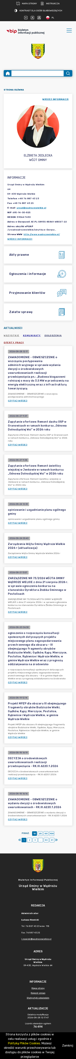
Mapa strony (29, 3)
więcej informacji (55, 99)
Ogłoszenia (53, 335)
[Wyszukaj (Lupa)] (68, 73)
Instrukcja (53, 3)
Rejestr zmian (38, 993)
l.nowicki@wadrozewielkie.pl (36, 939)
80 (46, 840)
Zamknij (67, 1045)
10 (34, 833)
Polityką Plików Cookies (24, 1043)
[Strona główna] (7, 73)
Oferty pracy (14, 342)
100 (52, 833)
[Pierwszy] (19, 840)
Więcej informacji (19, 239)
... (41, 840)
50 (46, 833)
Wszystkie (11, 335)
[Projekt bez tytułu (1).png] (38, 51)
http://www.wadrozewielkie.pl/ (42, 234)
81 (52, 840)
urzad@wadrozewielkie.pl (31, 207)
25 (40, 833)
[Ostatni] (56, 840)
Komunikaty (32, 335)
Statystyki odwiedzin (38, 998)
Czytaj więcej (17, 400)
